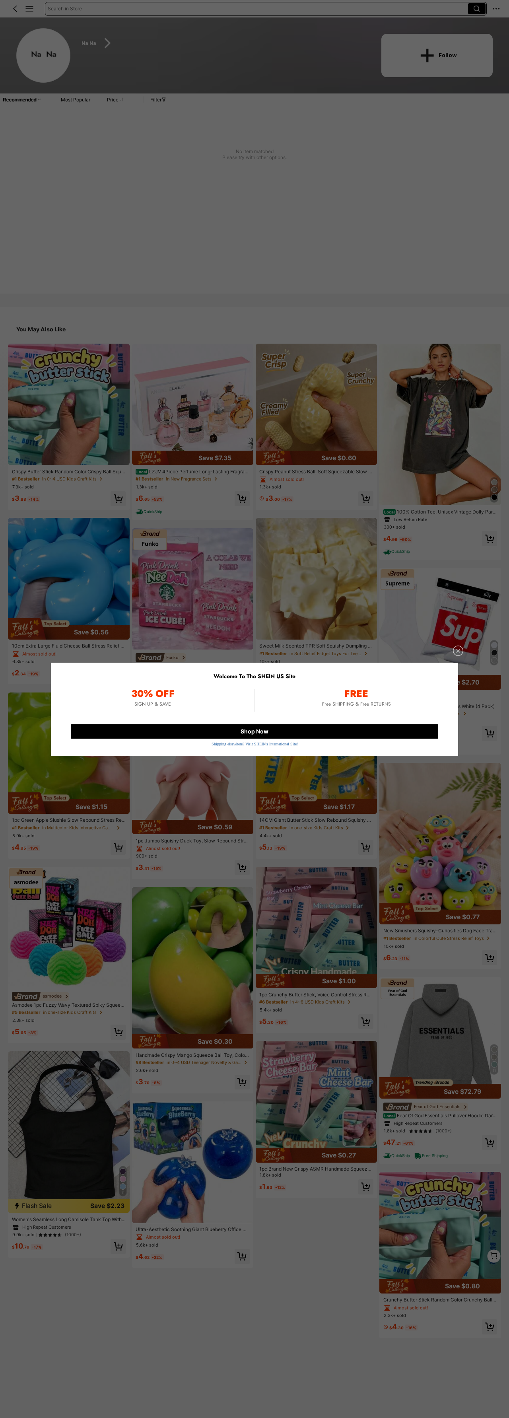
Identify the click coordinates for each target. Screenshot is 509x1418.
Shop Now (254, 731)
